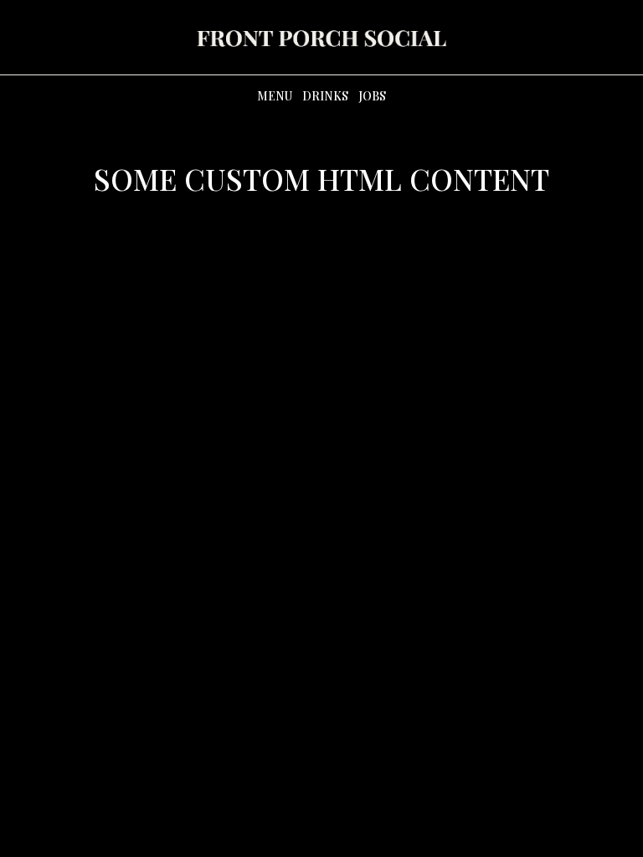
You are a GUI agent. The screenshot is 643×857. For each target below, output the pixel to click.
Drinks (325, 96)
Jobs (372, 96)
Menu (274, 96)
